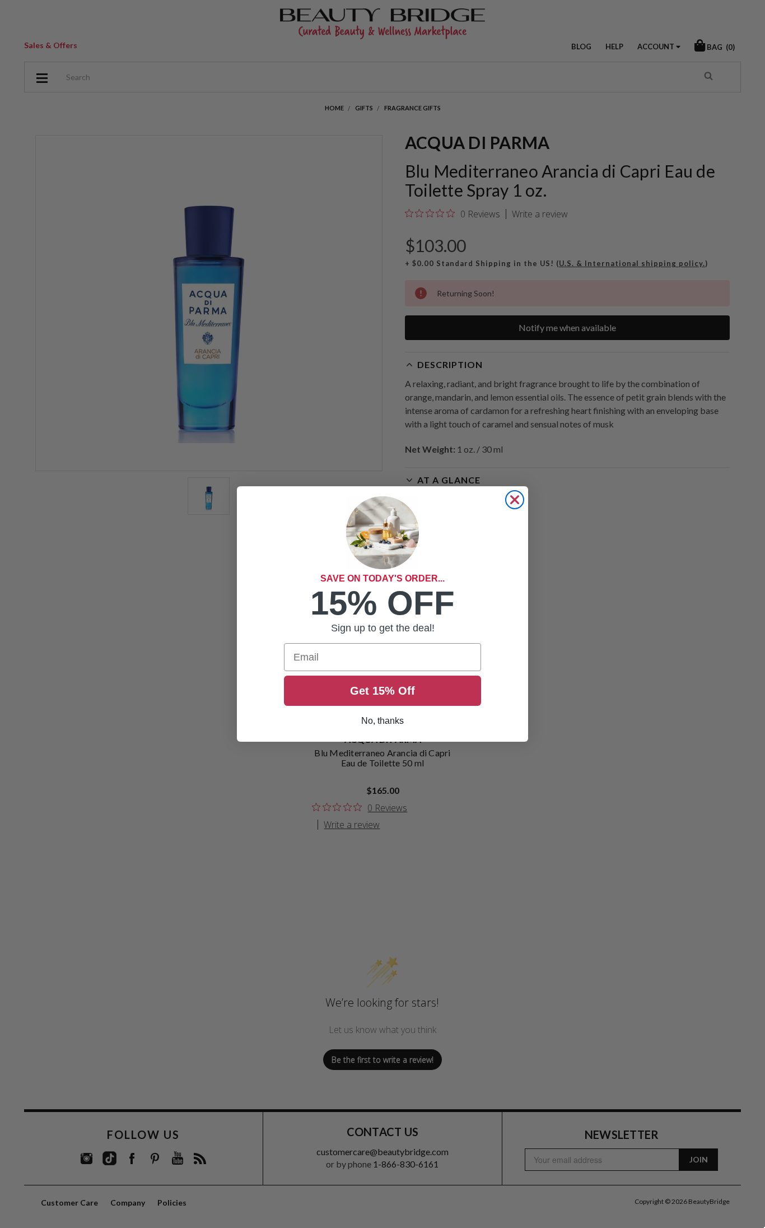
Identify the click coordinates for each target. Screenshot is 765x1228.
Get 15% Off (382, 691)
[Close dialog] (515, 500)
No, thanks (382, 720)
